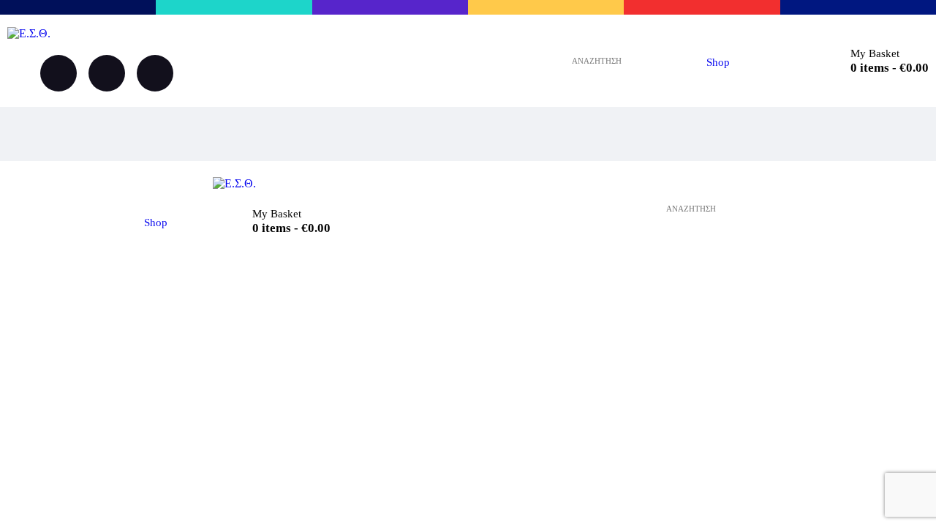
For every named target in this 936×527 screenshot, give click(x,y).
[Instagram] (106, 73)
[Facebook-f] (58, 73)
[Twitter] (155, 73)
